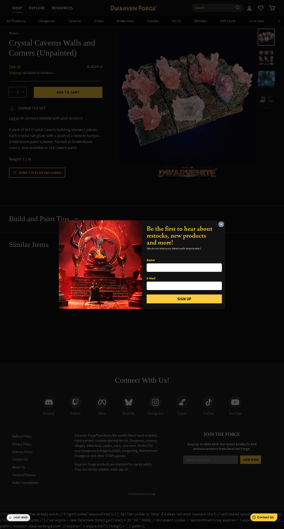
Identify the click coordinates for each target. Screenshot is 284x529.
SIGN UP (184, 298)
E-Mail (151, 278)
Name (151, 260)
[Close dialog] (221, 224)
